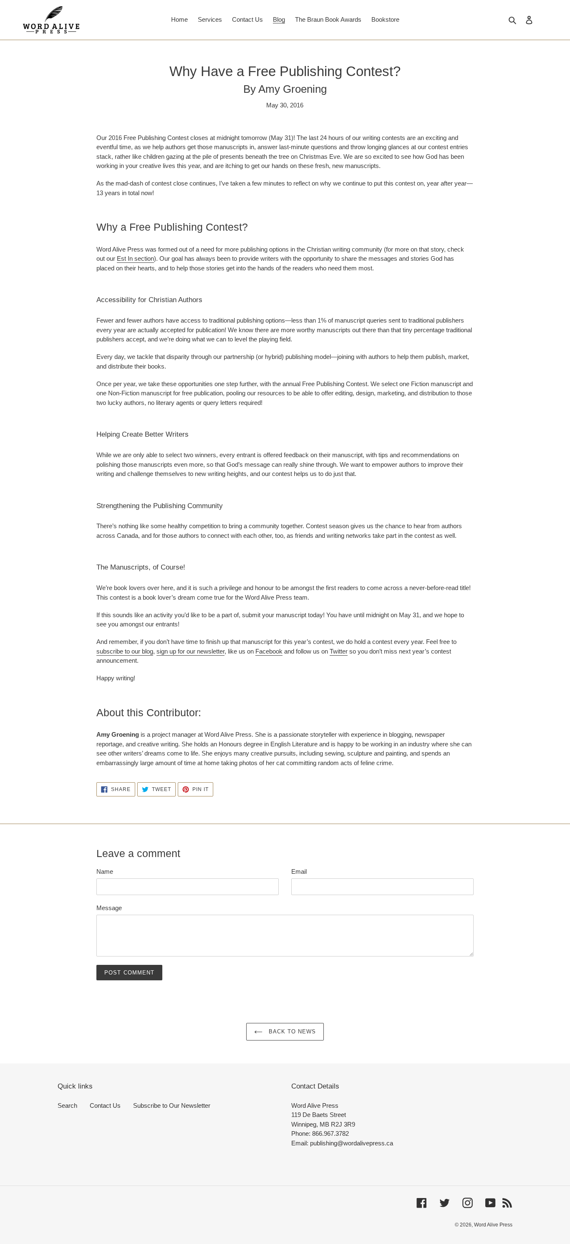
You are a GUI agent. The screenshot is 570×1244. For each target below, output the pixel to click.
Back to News (291, 1031)
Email (299, 871)
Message (109, 907)
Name (104, 871)
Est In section (135, 258)
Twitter (339, 651)
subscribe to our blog (124, 651)
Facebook (268, 651)
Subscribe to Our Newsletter (171, 1105)
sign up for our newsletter (190, 651)
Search (67, 1105)
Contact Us (105, 1105)
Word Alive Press (493, 1225)
